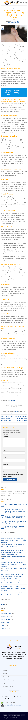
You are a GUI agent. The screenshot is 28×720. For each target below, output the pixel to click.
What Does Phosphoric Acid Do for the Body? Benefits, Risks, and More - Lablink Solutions (13, 540)
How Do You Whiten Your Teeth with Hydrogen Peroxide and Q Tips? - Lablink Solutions (13, 564)
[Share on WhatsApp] (7, 406)
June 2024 (4, 628)
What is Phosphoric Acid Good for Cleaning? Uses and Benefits (15, 516)
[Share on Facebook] (9, 406)
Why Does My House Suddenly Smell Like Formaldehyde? (7, 418)
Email (5, 457)
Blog (14, 8)
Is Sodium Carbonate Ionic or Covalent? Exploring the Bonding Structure (15, 511)
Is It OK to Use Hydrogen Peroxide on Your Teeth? (13, 570)
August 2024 (5, 622)
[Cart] (26, 2)
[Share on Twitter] (12, 406)
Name (5, 450)
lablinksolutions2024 (14, 22)
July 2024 (4, 625)
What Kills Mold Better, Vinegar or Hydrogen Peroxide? (15, 522)
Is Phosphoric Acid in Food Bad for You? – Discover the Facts (12, 545)
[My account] (23, 2)
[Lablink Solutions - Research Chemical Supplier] (11, 2)
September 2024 (6, 619)
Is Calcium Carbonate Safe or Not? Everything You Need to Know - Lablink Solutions (13, 588)
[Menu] (2, 3)
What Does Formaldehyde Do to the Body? (13, 557)
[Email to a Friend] (15, 406)
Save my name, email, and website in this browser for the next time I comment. (13, 474)
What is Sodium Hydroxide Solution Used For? (16, 505)
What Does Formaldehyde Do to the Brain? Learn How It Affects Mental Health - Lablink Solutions (12, 552)
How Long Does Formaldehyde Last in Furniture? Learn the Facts (15, 527)
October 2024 (5, 616)
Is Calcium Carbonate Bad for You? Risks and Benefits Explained (12, 582)
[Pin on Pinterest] (18, 406)
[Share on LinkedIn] (21, 406)
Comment (6, 436)
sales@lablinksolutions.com (13, 705)
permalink (14, 413)
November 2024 (6, 613)
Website (5, 464)
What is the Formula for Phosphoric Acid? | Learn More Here (20, 418)
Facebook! (12, 400)
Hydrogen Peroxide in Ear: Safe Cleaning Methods (13, 93)
